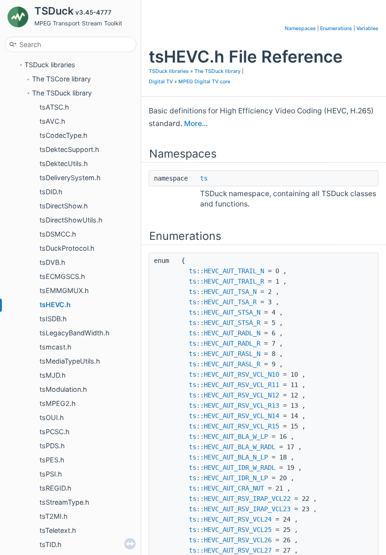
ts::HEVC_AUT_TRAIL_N (226, 271)
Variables (367, 28)
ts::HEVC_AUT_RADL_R (224, 343)
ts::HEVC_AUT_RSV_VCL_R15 (234, 426)
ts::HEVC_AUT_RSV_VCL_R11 (234, 384)
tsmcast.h (56, 347)
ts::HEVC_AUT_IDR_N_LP (228, 478)
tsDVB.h (52, 262)
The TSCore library (61, 79)
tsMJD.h (53, 375)
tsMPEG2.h (58, 403)
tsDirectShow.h (64, 206)
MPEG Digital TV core (204, 82)
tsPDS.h (52, 446)
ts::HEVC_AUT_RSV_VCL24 (230, 519)
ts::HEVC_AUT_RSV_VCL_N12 (234, 395)
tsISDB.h (53, 319)
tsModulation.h (63, 389)
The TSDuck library (62, 93)
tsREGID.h (56, 488)
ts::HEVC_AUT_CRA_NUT (226, 488)
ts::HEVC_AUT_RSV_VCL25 (230, 529)
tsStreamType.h (64, 502)
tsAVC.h (52, 121)
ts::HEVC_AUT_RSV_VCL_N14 (234, 416)
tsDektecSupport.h (69, 149)
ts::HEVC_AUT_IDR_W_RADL (232, 467)
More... (196, 123)
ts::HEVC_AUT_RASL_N (224, 353)
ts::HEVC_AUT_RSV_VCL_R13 (234, 405)
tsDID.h (51, 192)
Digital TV (161, 82)
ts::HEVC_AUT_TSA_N (223, 291)
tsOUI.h (52, 417)
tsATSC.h (54, 107)
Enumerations (336, 28)
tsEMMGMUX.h (64, 290)
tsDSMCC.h (58, 234)
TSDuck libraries (49, 65)
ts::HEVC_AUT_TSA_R (223, 302)
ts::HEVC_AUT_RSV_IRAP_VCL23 (239, 509)
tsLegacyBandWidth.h (75, 333)
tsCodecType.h (64, 135)
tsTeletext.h (58, 530)
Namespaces (300, 28)
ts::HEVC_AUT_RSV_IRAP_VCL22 (239, 498)
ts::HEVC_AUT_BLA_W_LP (228, 436)
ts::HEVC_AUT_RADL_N (224, 333)
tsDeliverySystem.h (70, 178)
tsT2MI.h (54, 516)
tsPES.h (52, 460)
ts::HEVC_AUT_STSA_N (224, 312)
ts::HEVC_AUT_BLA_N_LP (228, 457)
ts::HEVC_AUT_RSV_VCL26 (230, 540)
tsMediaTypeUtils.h (70, 361)
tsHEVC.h (55, 305)
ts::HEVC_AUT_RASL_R (224, 364)
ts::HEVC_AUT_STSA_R (224, 322)
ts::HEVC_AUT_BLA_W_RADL (232, 447)
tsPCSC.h (55, 432)
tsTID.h (51, 544)
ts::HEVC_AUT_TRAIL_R (226, 281)
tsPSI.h (51, 474)
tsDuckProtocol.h (67, 248)
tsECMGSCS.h (62, 276)
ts (204, 178)
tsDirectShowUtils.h (71, 220)
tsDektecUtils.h (64, 163)
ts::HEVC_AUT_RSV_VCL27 (230, 550)
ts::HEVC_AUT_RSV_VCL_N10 (234, 374)
